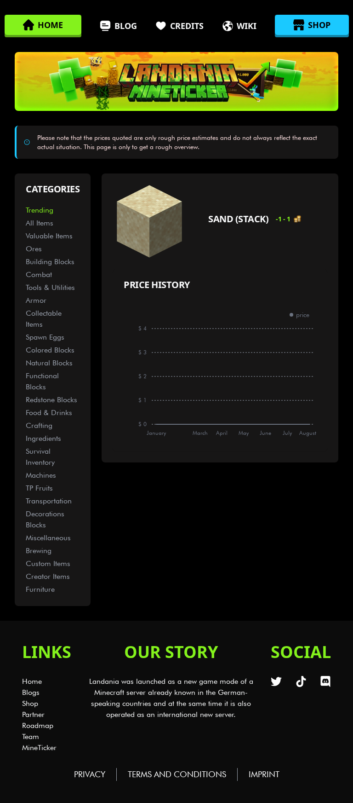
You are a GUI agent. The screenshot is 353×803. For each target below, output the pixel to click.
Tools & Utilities (50, 287)
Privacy (89, 774)
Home (32, 681)
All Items (39, 223)
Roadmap (37, 725)
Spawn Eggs (45, 337)
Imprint (264, 774)
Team (30, 736)
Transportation (49, 501)
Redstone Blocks (51, 399)
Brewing (38, 550)
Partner (33, 714)
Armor (36, 300)
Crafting (39, 425)
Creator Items (48, 576)
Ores (34, 248)
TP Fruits (39, 488)
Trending (39, 210)
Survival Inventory (40, 457)
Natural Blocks (49, 362)
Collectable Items (44, 319)
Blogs (31, 692)
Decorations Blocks (45, 519)
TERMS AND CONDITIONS (177, 774)
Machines (41, 475)
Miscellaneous (48, 537)
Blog (125, 25)
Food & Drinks (49, 412)
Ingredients (43, 438)
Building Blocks (50, 261)
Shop (30, 703)
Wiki (246, 25)
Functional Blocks (42, 381)
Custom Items (48, 563)
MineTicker (39, 747)
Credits (187, 25)
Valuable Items (49, 235)
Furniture (40, 589)
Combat (39, 274)
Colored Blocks (50, 350)
